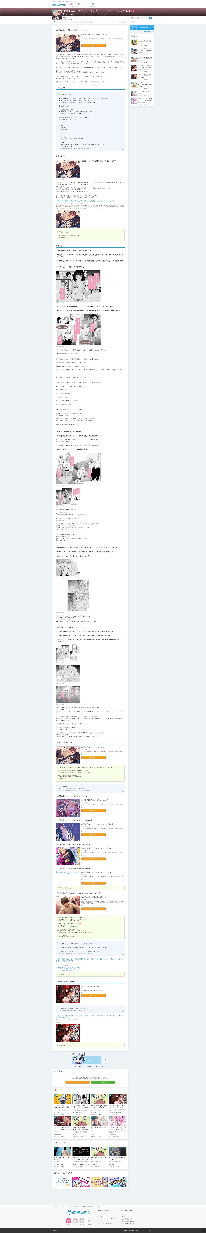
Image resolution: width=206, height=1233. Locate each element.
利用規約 (100, 1216)
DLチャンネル (59, 5)
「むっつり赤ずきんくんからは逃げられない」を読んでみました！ (81, 1106)
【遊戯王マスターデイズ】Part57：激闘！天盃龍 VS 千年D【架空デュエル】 (81, 1129)
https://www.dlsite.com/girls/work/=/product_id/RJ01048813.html (76, 148)
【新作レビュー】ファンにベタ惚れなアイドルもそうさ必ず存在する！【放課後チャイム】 (144, 100)
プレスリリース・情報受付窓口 (105, 1223)
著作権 (123, 1214)
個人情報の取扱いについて (128, 1219)
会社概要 (100, 1214)
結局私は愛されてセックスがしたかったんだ (71, 22)
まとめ (63, 1206)
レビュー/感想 (109, 22)
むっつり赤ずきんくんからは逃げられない (93, 986)
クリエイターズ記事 (130, 22)
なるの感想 (86, 22)
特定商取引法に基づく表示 (128, 1218)
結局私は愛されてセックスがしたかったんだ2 (94, 800)
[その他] (153, 18)
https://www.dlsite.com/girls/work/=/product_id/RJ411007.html (76, 1010)
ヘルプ (100, 1219)
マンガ (116, 14)
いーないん (100, 22)
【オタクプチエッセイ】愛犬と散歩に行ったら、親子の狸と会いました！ (62, 1106)
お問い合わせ (101, 1221)
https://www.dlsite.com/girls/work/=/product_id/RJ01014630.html (77, 953)
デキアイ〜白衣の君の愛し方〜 (144, 91)
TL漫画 (93, 22)
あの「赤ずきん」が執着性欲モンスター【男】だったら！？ (117, 1106)
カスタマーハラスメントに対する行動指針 (108, 1218)
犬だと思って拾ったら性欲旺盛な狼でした (93, 897)
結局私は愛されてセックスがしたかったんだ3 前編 (96, 848)
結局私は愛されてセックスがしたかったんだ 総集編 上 (97, 824)
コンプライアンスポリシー (128, 1223)
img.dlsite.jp (61, 179)
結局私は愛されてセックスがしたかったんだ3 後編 (96, 872)
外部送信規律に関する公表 (128, 1221)
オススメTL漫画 (119, 22)
